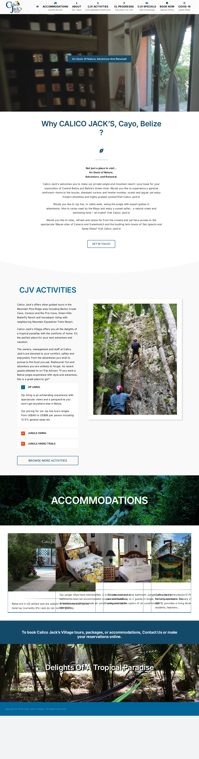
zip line (79, 204)
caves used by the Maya (85, 208)
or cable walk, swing (98, 204)
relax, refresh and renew (83, 220)
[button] (47, 387)
